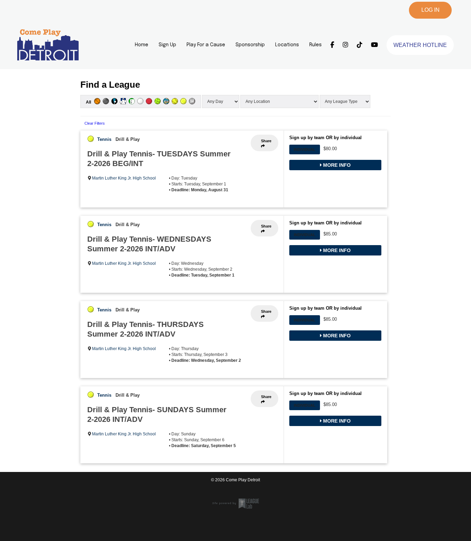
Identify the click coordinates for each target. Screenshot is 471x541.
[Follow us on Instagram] (345, 44)
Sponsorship (250, 44)
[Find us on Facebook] (332, 44)
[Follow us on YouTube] (374, 44)
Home (141, 44)
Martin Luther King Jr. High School (124, 178)
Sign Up (167, 44)
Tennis (104, 139)
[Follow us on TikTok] (359, 44)
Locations (287, 44)
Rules (315, 44)
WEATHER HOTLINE (420, 45)
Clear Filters (94, 123)
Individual (304, 149)
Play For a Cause (206, 44)
